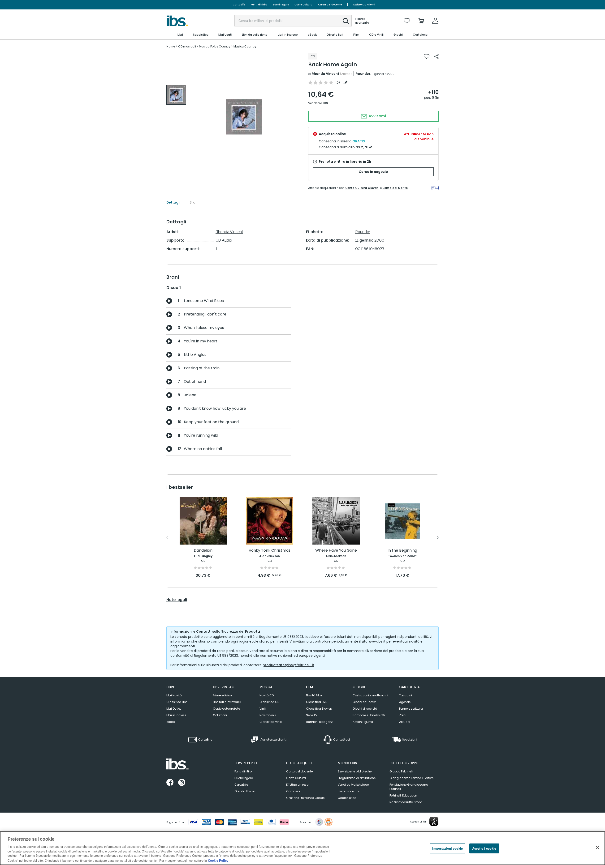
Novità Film (314, 695)
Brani (194, 202)
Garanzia (293, 791)
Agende (405, 702)
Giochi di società (365, 709)
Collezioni (220, 715)
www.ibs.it (376, 641)
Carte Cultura (303, 4)
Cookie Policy (218, 860)
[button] (346, 21)
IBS (325, 103)
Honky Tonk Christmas (269, 550)
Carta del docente (330, 4)
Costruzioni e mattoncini (370, 695)
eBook (170, 722)
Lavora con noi (348, 791)
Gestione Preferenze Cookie (305, 798)
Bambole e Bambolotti (369, 715)
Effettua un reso (297, 785)
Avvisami (377, 116)
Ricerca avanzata (362, 21)
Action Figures (363, 722)
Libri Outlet (173, 709)
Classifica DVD (316, 702)
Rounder (363, 73)
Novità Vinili (267, 715)
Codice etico (347, 798)
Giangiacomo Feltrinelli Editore (411, 778)
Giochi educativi (364, 702)
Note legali (176, 599)
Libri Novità (174, 695)
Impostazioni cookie (447, 848)
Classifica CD (269, 702)
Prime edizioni (223, 695)
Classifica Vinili (270, 722)
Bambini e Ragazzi (319, 722)
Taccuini (405, 695)
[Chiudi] (597, 847)
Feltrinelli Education (403, 795)
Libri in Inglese (176, 715)
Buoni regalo (281, 4)
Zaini (402, 715)
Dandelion (203, 550)
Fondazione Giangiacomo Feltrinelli (408, 787)
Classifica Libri (176, 702)
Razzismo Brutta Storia (405, 802)
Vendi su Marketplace (353, 785)
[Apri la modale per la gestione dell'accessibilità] (434, 821)
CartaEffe (239, 4)
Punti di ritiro (259, 4)
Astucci (404, 722)
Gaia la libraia (244, 791)
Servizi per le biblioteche (355, 771)
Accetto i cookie (484, 848)
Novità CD (266, 695)
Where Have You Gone (336, 550)
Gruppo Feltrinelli (401, 771)
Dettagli (173, 202)
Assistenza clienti (364, 4)
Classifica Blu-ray (319, 709)
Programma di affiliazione (357, 778)
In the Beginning (402, 550)
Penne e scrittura (411, 709)
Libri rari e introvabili (227, 702)
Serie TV (311, 715)
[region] (302, 848)
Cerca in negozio (373, 171)
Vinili (262, 709)
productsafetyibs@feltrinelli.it (288, 665)
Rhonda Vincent (325, 73)
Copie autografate (226, 709)
